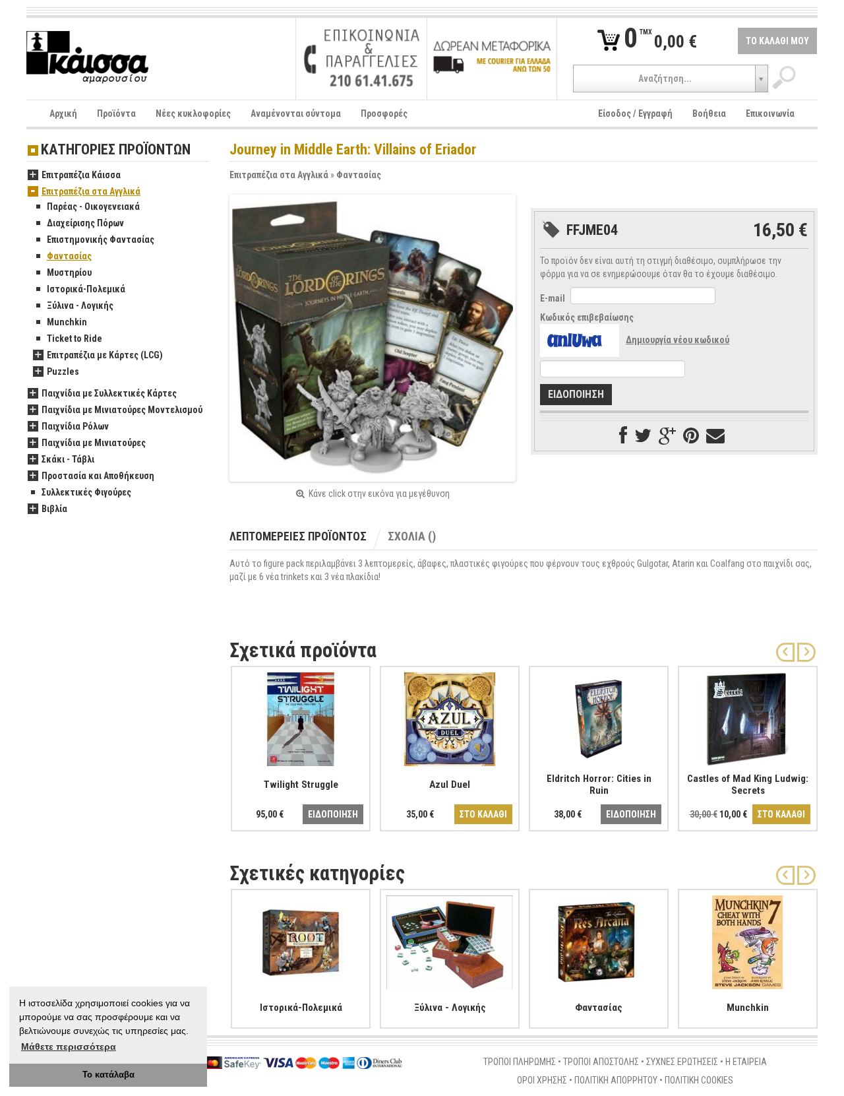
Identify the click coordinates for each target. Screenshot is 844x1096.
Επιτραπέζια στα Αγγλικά (278, 175)
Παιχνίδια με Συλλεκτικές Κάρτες (109, 393)
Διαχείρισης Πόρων (85, 223)
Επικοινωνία (770, 113)
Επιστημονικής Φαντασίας (100, 239)
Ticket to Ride (74, 338)
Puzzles (63, 371)
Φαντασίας (358, 175)
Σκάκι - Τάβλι (68, 459)
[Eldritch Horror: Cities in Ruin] (598, 716)
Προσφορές (384, 113)
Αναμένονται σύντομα (296, 113)
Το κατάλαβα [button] (108, 1075)
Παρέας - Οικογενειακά (93, 206)
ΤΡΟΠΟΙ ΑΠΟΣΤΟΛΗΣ (601, 1061)
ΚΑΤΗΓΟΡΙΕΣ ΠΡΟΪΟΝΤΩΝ (116, 150)
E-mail (552, 298)
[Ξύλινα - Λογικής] (449, 939)
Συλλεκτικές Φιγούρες (86, 492)
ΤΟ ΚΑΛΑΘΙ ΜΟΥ (777, 41)
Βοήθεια (709, 113)
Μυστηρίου (69, 272)
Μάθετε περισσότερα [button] (68, 1046)
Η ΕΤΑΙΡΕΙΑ (746, 1061)
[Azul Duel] (449, 716)
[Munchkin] (747, 939)
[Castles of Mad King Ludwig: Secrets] (747, 716)
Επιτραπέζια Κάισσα (81, 175)
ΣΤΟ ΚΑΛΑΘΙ (483, 814)
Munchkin (67, 322)
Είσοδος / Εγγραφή (635, 113)
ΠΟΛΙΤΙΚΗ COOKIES (699, 1080)
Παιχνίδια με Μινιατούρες (94, 442)
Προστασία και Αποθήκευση (98, 475)
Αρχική (63, 113)
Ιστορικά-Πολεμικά (86, 289)
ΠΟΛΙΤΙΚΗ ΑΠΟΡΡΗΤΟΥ (615, 1080)
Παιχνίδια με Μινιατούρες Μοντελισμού (122, 409)
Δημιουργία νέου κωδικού (677, 340)
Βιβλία (54, 508)
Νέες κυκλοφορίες (193, 113)
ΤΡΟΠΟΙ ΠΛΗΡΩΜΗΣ (519, 1061)
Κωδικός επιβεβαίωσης (587, 317)
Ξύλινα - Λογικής (80, 305)
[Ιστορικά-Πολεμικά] (300, 939)
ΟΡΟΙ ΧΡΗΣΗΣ (542, 1080)
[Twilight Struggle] (300, 716)
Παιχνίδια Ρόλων (75, 426)
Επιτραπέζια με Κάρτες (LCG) (105, 355)
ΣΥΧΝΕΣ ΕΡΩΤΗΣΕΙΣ (682, 1061)
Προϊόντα (116, 113)
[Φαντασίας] (598, 939)
